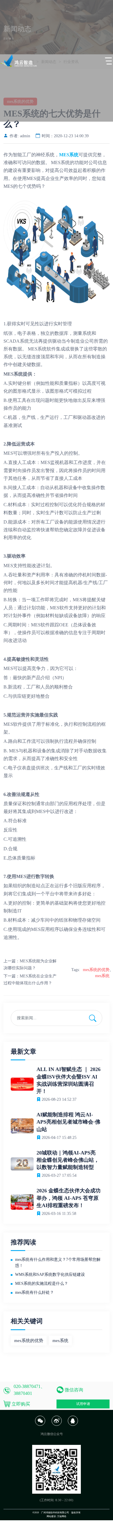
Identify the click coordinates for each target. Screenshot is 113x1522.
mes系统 (102, 976)
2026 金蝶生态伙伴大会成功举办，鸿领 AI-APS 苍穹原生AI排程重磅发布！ (69, 1198)
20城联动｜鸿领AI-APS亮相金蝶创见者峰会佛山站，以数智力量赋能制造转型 (68, 1160)
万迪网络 (61, 1516)
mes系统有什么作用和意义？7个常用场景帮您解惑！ (58, 1262)
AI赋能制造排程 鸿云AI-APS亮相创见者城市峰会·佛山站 (68, 1122)
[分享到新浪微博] (56, 1424)
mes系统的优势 (96, 970)
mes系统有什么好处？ (34, 1292)
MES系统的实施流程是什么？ (41, 1283)
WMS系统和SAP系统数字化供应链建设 (50, 1274)
